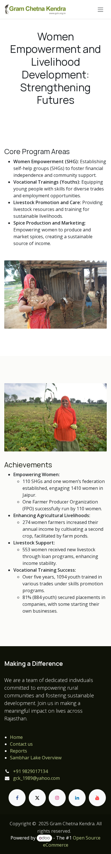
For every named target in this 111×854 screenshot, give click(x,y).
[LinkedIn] (77, 797)
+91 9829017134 (30, 771)
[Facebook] (17, 797)
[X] (37, 797)
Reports (18, 751)
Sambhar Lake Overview (35, 757)
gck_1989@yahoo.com (36, 778)
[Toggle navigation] (100, 9)
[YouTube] (97, 797)
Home (16, 737)
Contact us (21, 744)
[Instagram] (57, 797)
